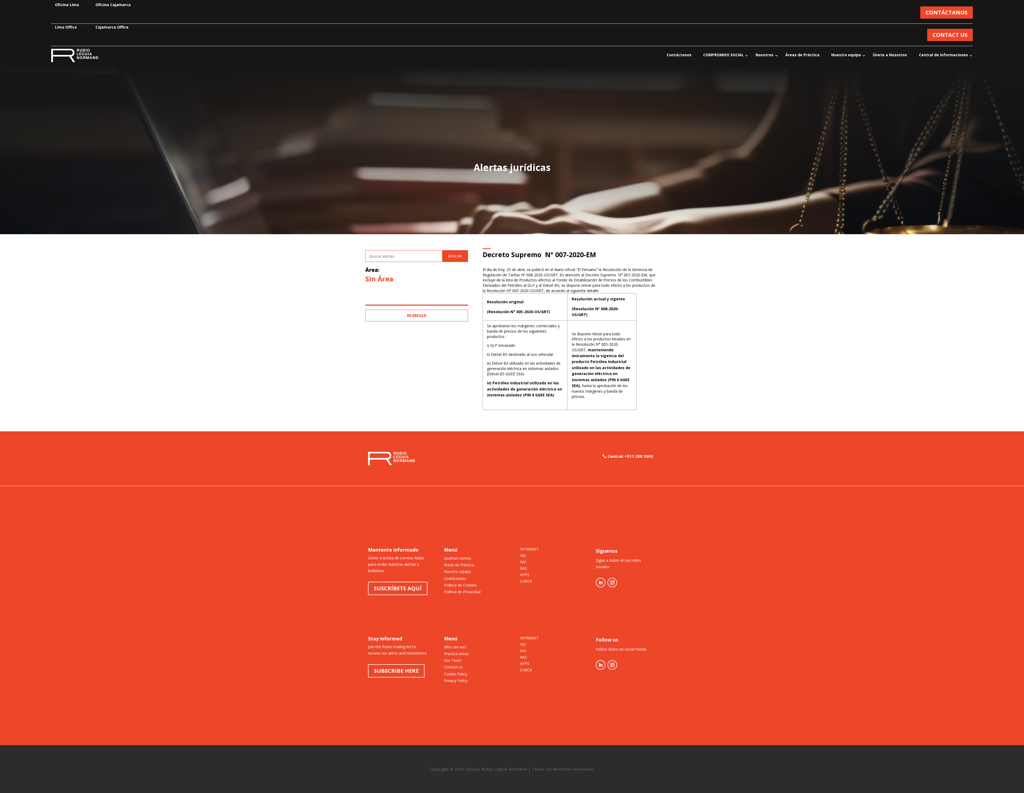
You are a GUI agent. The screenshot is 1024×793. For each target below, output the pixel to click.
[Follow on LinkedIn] (600, 582)
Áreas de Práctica (802, 54)
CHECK (526, 581)
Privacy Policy (455, 680)
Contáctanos (679, 54)
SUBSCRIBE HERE (396, 670)
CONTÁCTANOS (946, 12)
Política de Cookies (460, 585)
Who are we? (455, 646)
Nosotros (764, 54)
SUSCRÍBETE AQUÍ (398, 588)
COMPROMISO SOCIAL (723, 54)
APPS (524, 575)
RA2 (523, 569)
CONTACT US (950, 34)
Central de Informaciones (943, 54)
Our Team (453, 660)
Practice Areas (456, 653)
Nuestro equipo (846, 54)
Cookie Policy (455, 673)
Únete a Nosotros (890, 54)
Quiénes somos (457, 558)
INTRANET (529, 549)
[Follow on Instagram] (612, 582)
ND (523, 556)
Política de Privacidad (462, 591)
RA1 (523, 562)
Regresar (416, 315)
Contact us (453, 667)
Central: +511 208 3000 (630, 456)
